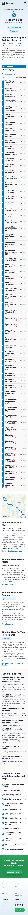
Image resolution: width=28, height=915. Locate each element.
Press (3, 891)
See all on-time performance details (12, 664)
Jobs (16, 891)
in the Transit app (20, 735)
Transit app (5, 611)
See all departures (8, 624)
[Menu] (25, 3)
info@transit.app (19, 902)
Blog (3, 889)
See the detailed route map (12, 551)
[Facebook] (20, 905)
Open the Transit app (7, 565)
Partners (5, 899)
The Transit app (14, 574)
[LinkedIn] (22, 905)
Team (16, 889)
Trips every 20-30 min (15, 27)
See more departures (9, 74)
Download (19, 910)
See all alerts (6, 584)
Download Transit (13, 872)
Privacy (17, 893)
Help (3, 893)
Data (3, 906)
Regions (4, 887)
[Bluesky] (18, 905)
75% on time (15, 31)
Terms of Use (18, 895)
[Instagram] (15, 905)
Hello (4, 884)
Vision (16, 887)
